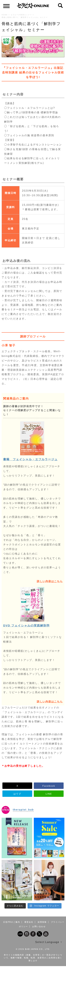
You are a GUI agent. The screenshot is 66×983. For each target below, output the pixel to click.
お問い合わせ (39, 926)
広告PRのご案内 (11, 922)
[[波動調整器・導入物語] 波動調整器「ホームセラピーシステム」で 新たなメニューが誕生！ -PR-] (49, 880)
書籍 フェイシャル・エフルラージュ (30, 459)
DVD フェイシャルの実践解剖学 (26, 625)
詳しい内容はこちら (50, 581)
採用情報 (42, 922)
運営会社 (28, 922)
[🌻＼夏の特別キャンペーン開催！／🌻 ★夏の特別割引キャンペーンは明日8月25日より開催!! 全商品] (49, 838)
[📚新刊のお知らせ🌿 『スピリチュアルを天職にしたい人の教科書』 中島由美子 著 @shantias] (17, 838)
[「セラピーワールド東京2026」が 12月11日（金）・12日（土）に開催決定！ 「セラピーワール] (17, 880)
